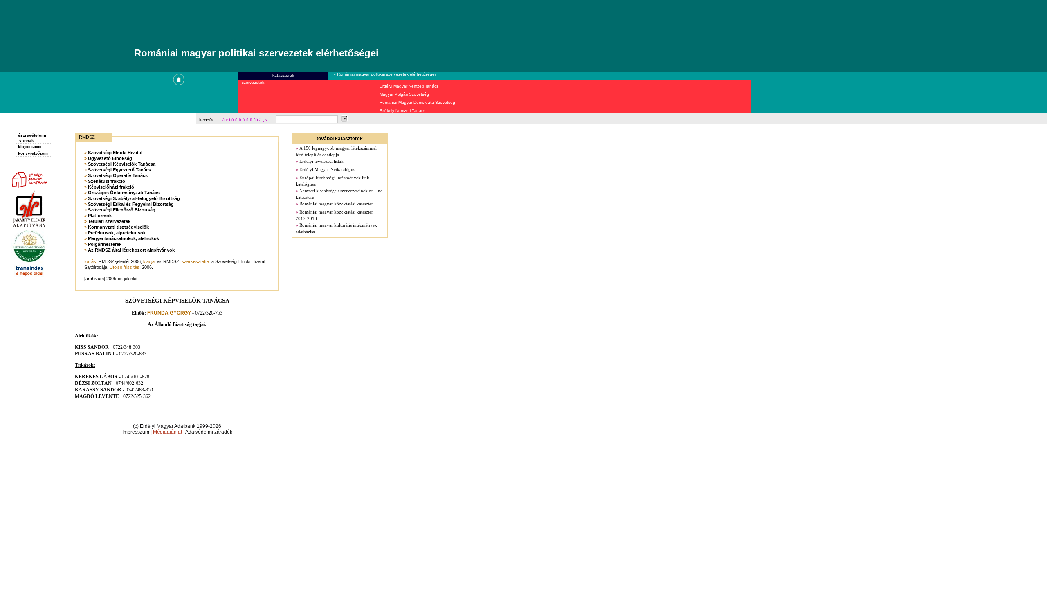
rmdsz (87, 137)
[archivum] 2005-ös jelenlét (110, 278)
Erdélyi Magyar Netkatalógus (327, 169)
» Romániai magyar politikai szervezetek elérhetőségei (384, 74)
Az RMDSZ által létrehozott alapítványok (131, 249)
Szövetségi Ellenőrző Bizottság (121, 209)
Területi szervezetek (109, 221)
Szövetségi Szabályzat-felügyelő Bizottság (134, 198)
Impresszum (135, 432)
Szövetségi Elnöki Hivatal (115, 152)
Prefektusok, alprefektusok (117, 232)
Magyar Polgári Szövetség (404, 94)
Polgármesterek (104, 244)
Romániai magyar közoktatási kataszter (336, 203)
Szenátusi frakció (106, 181)
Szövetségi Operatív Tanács (118, 175)
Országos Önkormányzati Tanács (124, 192)
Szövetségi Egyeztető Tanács (119, 169)
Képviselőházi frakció (111, 186)
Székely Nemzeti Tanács (402, 110)
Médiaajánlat (167, 432)
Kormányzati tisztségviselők (118, 227)
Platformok (100, 215)
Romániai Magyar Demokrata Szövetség (417, 102)
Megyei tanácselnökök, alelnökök (123, 238)
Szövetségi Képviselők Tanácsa (121, 164)
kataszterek (283, 75)
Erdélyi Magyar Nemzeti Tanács (409, 86)
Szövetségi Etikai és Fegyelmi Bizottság (131, 204)
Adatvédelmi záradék (208, 432)
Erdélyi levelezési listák (321, 161)
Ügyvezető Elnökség (110, 158)
